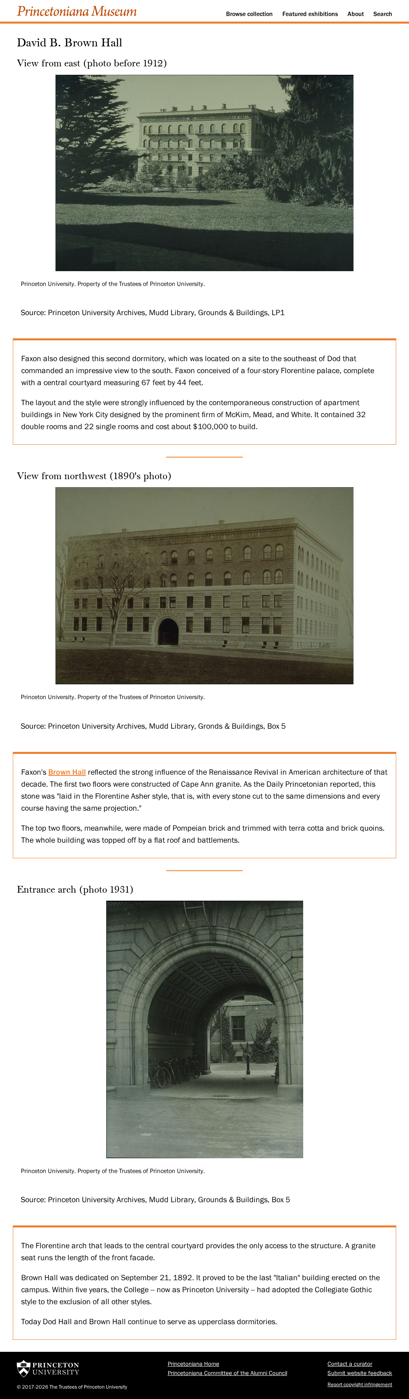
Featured (310, 14)
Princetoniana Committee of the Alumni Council (227, 1373)
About (355, 14)
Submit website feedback (360, 1373)
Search (382, 14)
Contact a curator (350, 1364)
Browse (249, 14)
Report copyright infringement (360, 1384)
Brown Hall (67, 772)
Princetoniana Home (193, 1364)
